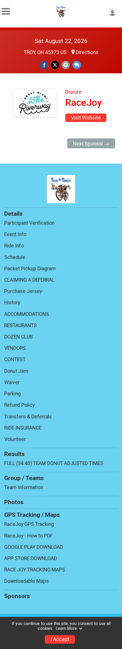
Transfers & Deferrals (28, 416)
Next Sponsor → (91, 144)
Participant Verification (29, 223)
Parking (12, 394)
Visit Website (86, 118)
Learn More (66, 628)
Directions (87, 52)
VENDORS (15, 348)
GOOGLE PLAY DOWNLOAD (33, 547)
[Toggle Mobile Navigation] (5, 11)
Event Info (15, 234)
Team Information (23, 487)
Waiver (12, 382)
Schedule (14, 257)
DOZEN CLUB (18, 337)
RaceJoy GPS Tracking (29, 524)
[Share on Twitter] (55, 65)
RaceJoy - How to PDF (28, 536)
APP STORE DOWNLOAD (30, 558)
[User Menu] (112, 12)
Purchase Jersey (23, 291)
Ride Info (14, 246)
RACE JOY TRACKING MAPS (34, 570)
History (12, 302)
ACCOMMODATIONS (26, 314)
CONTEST (15, 359)
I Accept (60, 639)
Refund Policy (19, 405)
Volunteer (15, 439)
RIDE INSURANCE (22, 428)
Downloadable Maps (26, 581)
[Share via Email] (66, 65)
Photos (14, 502)
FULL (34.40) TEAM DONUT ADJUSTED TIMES (53, 463)
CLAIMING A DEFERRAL (29, 280)
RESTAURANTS (20, 325)
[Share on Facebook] (44, 65)
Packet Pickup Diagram (30, 268)
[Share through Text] (76, 65)
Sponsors (17, 596)
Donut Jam (16, 371)
